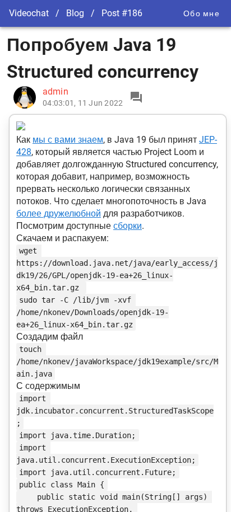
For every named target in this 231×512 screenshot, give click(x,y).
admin (55, 91)
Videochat (29, 13)
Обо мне (201, 13)
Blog (75, 13)
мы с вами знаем (68, 139)
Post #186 (121, 13)
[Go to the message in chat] (136, 97)
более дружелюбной (58, 213)
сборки (127, 225)
